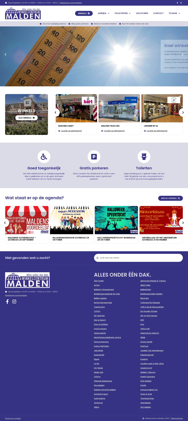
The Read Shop (147, 398)
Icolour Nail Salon (101, 346)
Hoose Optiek (146, 342)
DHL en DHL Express (148, 315)
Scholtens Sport (101, 394)
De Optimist (99, 315)
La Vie (96, 363)
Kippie (96, 359)
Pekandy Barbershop (103, 381)
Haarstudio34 (100, 333)
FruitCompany (100, 328)
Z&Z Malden (145, 407)
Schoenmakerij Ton (149, 389)
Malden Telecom (69, 125)
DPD (142, 320)
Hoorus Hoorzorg (101, 342)
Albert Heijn (145, 285)
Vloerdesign (145, 403)
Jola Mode (98, 350)
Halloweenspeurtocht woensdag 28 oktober (86, 238)
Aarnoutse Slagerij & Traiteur (153, 281)
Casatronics (99, 307)
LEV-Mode (98, 368)
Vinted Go (98, 403)
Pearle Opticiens (147, 376)
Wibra (96, 407)
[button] (5, 54)
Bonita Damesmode (103, 302)
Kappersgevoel (147, 355)
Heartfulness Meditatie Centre (107, 337)
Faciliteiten (121, 13)
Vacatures (142, 13)
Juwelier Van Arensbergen (151, 350)
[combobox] (138, 258)
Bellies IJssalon (100, 298)
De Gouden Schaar (148, 311)
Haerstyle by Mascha (149, 333)
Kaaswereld (99, 355)
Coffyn (97, 311)
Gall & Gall (145, 328)
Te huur (173, 13)
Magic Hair (98, 372)
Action (97, 285)
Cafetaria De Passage (150, 302)
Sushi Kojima (99, 398)
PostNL (143, 385)
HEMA (142, 337)
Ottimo (97, 376)
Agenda (102, 13)
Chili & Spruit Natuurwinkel (152, 307)
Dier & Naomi (100, 320)
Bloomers (144, 298)
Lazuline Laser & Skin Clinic (152, 363)
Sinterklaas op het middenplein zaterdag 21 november (129, 238)
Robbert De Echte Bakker (105, 389)
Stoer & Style (146, 394)
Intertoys (144, 346)
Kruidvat (144, 359)
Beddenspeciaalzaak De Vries (107, 294)
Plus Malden (99, 385)
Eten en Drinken (101, 324)
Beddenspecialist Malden (159, 125)
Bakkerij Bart (145, 289)
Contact (158, 13)
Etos (142, 324)
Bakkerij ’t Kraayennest (104, 289)
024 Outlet (99, 281)
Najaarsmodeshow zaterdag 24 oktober (40, 238)
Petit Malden (146, 381)
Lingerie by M (109, 125)
